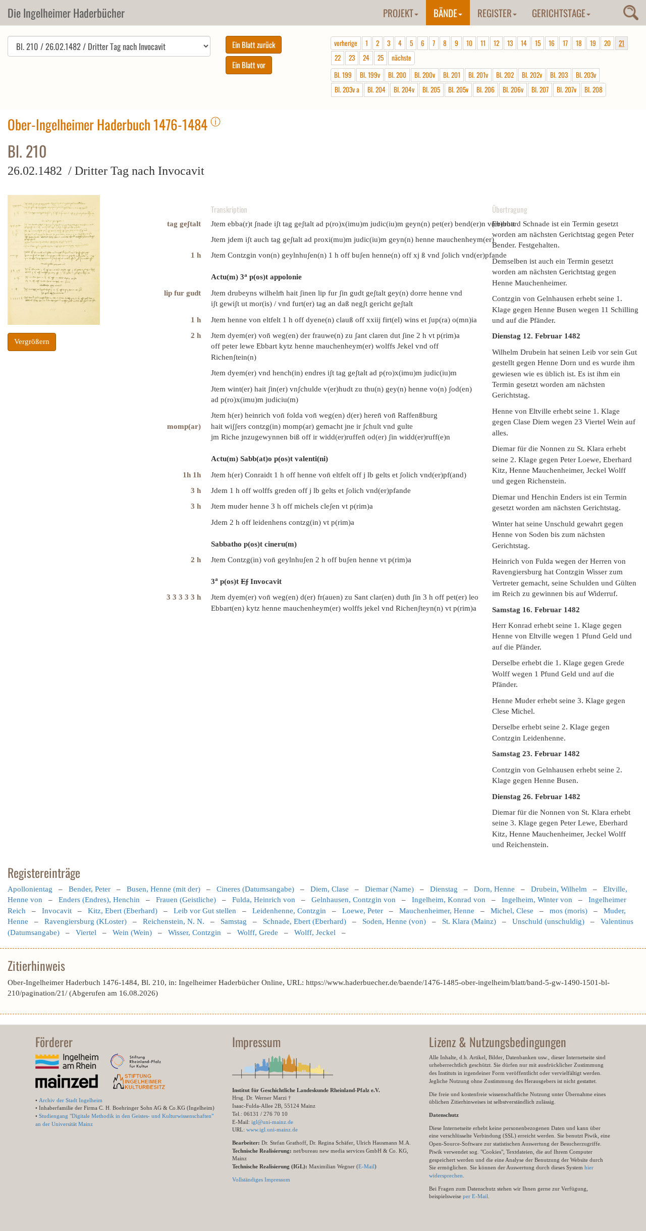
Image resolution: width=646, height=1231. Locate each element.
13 (510, 43)
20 (607, 43)
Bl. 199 (343, 75)
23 (352, 58)
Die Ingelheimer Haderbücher (66, 13)
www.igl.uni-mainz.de (272, 1129)
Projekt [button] (398, 13)
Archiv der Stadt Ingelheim (70, 1100)
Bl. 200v (424, 75)
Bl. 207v (566, 89)
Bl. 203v (586, 75)
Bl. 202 (505, 75)
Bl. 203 (559, 75)
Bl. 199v (370, 75)
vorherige (345, 43)
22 (338, 58)
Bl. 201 (451, 75)
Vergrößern (31, 341)
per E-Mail (475, 1196)
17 (565, 43)
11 (483, 43)
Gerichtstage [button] (558, 13)
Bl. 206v (513, 89)
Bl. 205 (431, 89)
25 (381, 58)
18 (579, 43)
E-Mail (366, 1166)
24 (366, 58)
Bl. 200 (397, 75)
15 (538, 43)
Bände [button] (445, 13)
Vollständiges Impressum (261, 1179)
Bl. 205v (458, 89)
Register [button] (494, 13)
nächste (401, 58)
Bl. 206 (485, 89)
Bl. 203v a (347, 89)
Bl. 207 (540, 89)
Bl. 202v (532, 75)
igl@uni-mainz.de (272, 1122)
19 (593, 43)
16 (552, 43)
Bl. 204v (404, 89)
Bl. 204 (376, 89)
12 (496, 43)
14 (524, 43)
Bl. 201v (478, 75)
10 (469, 43)
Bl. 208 (593, 89)
